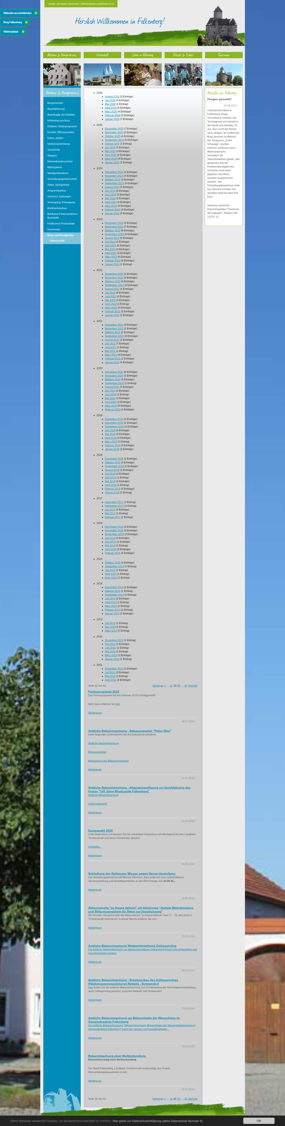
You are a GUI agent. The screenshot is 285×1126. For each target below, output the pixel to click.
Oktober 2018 (112, 462)
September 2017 (114, 505)
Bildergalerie (54, 167)
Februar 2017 (112, 517)
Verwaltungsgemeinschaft (62, 179)
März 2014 (111, 606)
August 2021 (112, 339)
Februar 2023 (112, 260)
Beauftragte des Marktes (61, 114)
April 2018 (111, 485)
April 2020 (111, 402)
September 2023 (114, 234)
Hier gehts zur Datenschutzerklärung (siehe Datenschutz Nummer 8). (158, 1121)
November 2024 (114, 175)
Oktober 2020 (112, 379)
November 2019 (114, 422)
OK (259, 1120)
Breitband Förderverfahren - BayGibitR (63, 216)
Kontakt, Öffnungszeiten (60, 132)
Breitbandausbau (57, 208)
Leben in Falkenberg (142, 55)
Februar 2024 (112, 209)
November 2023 (114, 226)
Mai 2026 (110, 104)
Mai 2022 (110, 300)
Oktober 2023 (112, 230)
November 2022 (114, 277)
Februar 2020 (112, 409)
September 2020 (114, 383)
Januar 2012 (112, 659)
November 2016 (114, 530)
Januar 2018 (112, 492)
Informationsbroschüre (60, 161)
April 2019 (111, 437)
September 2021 (114, 336)
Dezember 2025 (114, 128)
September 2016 (114, 534)
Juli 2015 (110, 570)
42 (185, 685)
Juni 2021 (110, 347)
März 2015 (111, 577)
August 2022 (112, 288)
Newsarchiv (57, 240)
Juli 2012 (110, 644)
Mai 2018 (110, 481)
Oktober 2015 (112, 562)
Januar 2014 (112, 613)
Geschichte (53, 149)
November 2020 (114, 375)
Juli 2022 (110, 292)
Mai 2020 (110, 398)
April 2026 (111, 107)
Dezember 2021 (114, 324)
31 (171, 685)
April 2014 (111, 602)
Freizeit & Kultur (183, 55)
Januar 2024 (112, 213)
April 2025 (111, 155)
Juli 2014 (110, 598)
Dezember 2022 (114, 273)
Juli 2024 (110, 190)
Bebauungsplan (97, 752)
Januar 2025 (112, 162)
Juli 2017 (110, 509)
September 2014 (114, 594)
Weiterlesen (95, 712)
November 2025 (114, 132)
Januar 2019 (112, 449)
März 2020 (111, 405)
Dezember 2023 (114, 223)
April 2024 (111, 202)
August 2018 (112, 470)
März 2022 (111, 307)
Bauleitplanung (56, 108)
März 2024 (111, 205)
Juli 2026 (110, 100)
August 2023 (112, 238)
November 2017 (114, 502)
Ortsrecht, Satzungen (59, 196)
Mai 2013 (110, 626)
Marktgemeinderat (57, 173)
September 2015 (114, 566)
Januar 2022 (112, 315)
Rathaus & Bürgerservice (62, 55)
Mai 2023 (110, 249)
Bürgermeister (55, 103)
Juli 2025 (110, 147)
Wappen (52, 155)
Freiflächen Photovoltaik (61, 223)
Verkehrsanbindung (58, 143)
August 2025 (112, 143)
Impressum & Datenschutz (97, 4)
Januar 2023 (112, 264)
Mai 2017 (110, 513)
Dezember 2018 (114, 458)
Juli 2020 (110, 390)
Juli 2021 (110, 343)
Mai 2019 (110, 434)
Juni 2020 (110, 394)
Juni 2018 (110, 477)
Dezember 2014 (114, 587)
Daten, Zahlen (55, 138)
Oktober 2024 (112, 179)
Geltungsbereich (97, 803)
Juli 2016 (110, 538)
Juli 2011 (110, 672)
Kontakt (74, 4)
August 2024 (112, 187)
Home (51, 4)
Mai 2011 (110, 676)
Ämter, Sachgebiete (58, 184)
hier (118, 704)
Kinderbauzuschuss (58, 120)
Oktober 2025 (112, 136)
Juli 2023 (110, 241)
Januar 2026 (112, 119)
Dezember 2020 (114, 372)
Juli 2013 (110, 623)
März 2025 (111, 158)
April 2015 (111, 573)
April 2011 (110, 679)
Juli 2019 (110, 430)
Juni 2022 (110, 296)
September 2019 (114, 426)
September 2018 (114, 466)
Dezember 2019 (114, 419)
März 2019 (111, 441)
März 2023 (111, 256)
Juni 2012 (110, 647)
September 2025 (114, 140)
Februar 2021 (112, 358)
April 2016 (111, 549)
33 (178, 685)
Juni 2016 (110, 541)
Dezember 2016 (114, 526)
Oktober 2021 (112, 332)
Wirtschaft (102, 55)
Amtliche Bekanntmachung (103, 743)
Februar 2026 (112, 115)
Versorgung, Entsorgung (61, 202)
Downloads (53, 229)
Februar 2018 (112, 488)
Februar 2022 (112, 311)
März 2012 (111, 655)
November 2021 (114, 328)
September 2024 (114, 183)
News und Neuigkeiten (60, 235)
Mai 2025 (110, 151)
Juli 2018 (110, 473)
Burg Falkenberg (12, 22)
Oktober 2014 (112, 591)
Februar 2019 (112, 445)
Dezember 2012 (114, 640)
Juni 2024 (110, 194)
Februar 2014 (112, 609)
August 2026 (112, 96)
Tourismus (224, 55)
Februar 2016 (112, 553)
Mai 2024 (110, 198)
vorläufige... (94, 846)
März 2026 (111, 111)
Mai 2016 (110, 545)
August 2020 (112, 387)
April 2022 (111, 304)
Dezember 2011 (114, 668)
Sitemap (62, 4)
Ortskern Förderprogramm (62, 126)
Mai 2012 (110, 651)
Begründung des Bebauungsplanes (108, 760)
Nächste (193, 685)
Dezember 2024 (114, 172)
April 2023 (111, 253)
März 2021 (111, 354)
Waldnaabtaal (10, 31)
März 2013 (111, 630)
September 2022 (114, 285)
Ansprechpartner (56, 190)
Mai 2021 (110, 351)
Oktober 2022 (112, 281)
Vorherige (157, 685)
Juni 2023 (110, 245)
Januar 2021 (112, 362)
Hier (90, 987)
